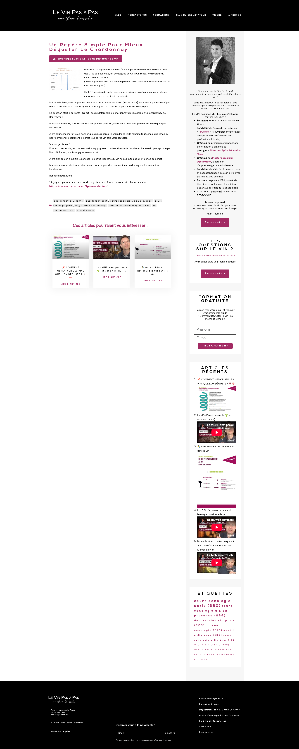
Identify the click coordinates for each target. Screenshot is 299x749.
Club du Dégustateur (191, 15)
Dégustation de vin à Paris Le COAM (219, 709)
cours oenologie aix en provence (131, 200)
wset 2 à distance (212, 645)
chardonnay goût (96, 200)
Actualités (205, 726)
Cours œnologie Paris (211, 698)
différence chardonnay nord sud (129, 205)
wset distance (85, 210)
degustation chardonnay (90, 205)
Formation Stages (209, 704)
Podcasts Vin (137, 15)
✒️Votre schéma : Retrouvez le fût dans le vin (152, 271)
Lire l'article (70, 284)
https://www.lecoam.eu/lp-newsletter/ (78, 186)
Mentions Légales (61, 731)
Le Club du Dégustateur (212, 721)
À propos (234, 15)
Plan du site (206, 732)
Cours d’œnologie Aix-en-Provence (219, 715)
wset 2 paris (208, 650)
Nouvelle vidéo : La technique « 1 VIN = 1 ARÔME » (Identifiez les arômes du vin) (215, 545)
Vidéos (217, 15)
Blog (118, 15)
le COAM (204, 132)
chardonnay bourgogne (68, 200)
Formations (161, 15)
